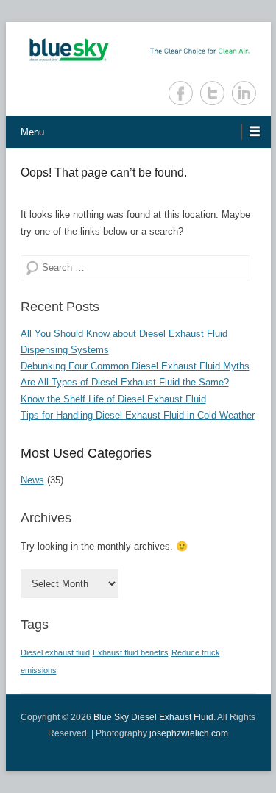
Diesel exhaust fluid (55, 652)
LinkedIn (244, 93)
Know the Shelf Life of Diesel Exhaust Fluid (113, 399)
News (32, 480)
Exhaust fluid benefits (131, 652)
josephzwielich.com (188, 733)
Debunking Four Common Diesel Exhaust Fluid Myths (135, 365)
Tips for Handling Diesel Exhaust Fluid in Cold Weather (138, 415)
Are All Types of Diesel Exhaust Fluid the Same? (125, 382)
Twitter (212, 93)
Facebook (181, 93)
